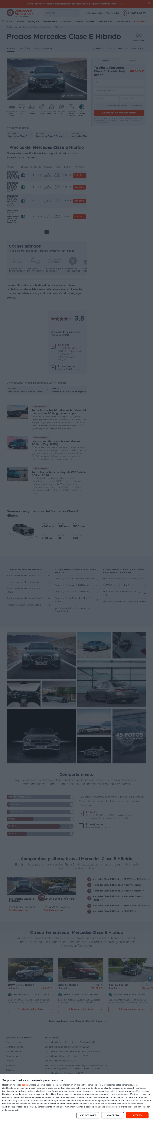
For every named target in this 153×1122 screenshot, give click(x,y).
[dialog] (76, 1098)
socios (25, 1085)
